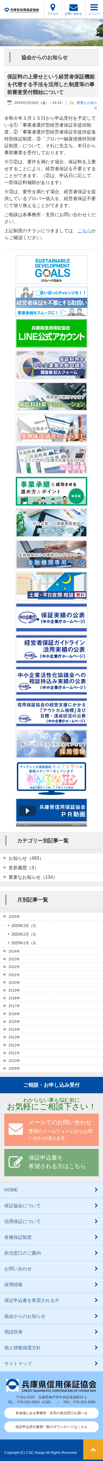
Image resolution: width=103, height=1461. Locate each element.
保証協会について (22, 1205)
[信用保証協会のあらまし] (51, 438)
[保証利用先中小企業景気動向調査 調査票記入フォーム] (51, 375)
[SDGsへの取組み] (51, 280)
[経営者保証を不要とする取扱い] (51, 312)
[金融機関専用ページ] (51, 565)
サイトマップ (18, 1363)
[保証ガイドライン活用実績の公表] (51, 659)
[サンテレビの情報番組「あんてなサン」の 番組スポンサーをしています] (51, 791)
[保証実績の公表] (51, 628)
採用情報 (13, 1284)
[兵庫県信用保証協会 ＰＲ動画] (51, 823)
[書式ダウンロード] (51, 533)
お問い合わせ (73, 13)
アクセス (53, 13)
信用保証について (22, 1221)
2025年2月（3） (24, 934)
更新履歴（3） (24, 867)
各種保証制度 (18, 1237)
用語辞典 (13, 1332)
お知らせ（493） (26, 858)
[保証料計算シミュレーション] (51, 407)
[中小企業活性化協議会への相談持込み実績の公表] (51, 691)
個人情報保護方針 (22, 1347)
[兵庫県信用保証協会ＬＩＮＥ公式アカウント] (51, 344)
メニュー (94, 13)
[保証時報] (51, 470)
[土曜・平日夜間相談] (51, 596)
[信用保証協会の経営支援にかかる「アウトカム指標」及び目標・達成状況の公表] (51, 723)
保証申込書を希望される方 (31, 1300)
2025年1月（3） (24, 943)
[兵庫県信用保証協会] (21, 9)
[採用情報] (51, 754)
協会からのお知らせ (24, 1316)
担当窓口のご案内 (22, 1253)
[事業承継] (51, 502)
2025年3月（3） (24, 926)
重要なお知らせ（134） (33, 877)
